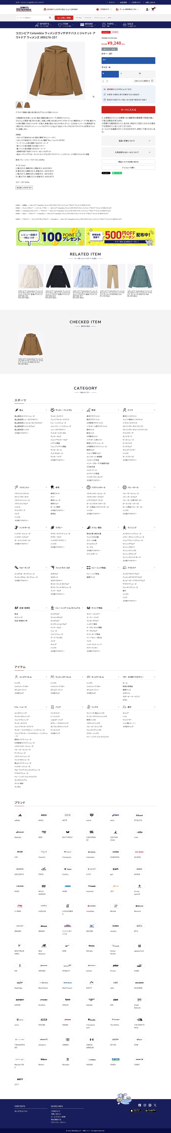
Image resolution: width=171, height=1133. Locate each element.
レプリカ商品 (55, 443)
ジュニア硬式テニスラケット (133, 419)
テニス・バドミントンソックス (97, 716)
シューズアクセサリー (58, 429)
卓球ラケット (55, 493)
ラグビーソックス (93, 733)
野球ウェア (91, 450)
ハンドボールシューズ (22, 533)
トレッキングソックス (94, 730)
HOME (18, 205)
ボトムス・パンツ (21, 690)
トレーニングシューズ (58, 423)
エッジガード (127, 436)
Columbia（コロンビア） (30, 211)
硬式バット (90, 429)
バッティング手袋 (93, 460)
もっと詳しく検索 (64, 17)
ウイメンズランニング (22, 716)
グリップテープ (128, 433)
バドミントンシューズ (99, 18)
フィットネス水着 (93, 537)
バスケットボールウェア (95, 497)
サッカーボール (56, 450)
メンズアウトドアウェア (131, 574)
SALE (24, 213)
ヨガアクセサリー (57, 580)
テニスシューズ (128, 440)
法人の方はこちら (21, 1111)
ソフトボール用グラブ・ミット (97, 426)
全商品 (24, 205)
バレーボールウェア (130, 497)
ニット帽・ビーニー (129, 723)
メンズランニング (21, 713)
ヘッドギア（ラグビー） (58, 540)
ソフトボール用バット (94, 440)
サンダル (18, 787)
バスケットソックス (93, 723)
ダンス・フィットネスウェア (60, 584)
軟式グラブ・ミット (93, 419)
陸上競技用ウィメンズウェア (25, 426)
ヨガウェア (54, 574)
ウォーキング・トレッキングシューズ (27, 770)
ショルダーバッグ (57, 720)
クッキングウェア (93, 620)
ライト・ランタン (92, 647)
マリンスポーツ (92, 554)
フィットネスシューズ (22, 760)
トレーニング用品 (93, 574)
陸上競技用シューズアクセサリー (27, 419)
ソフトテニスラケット (130, 423)
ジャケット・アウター (41, 208)
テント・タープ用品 (93, 634)
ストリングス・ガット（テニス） (133, 426)
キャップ (54, 644)
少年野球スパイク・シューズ (97, 446)
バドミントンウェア (21, 503)
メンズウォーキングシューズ (25, 574)
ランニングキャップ (129, 554)
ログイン (112, 2)
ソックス (126, 453)
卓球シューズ (55, 500)
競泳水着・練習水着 (94, 533)
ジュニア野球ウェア (94, 453)
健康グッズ (91, 577)
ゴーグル (90, 547)
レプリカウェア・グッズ (95, 500)
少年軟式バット (92, 436)
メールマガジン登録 (58, 1117)
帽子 (124, 590)
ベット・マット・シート (94, 644)
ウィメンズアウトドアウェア (40, 219)
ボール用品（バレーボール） (133, 507)
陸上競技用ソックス (22, 429)
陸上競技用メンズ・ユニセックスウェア (28, 423)
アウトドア (44, 211)
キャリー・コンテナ (93, 614)
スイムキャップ (92, 544)
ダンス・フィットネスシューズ (61, 587)
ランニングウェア (129, 544)
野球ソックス (91, 720)
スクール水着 (92, 540)
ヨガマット (54, 577)
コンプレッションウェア (59, 624)
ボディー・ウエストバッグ (59, 723)
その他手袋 (91, 467)
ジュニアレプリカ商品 (58, 446)
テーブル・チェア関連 (94, 627)
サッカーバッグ (56, 456)
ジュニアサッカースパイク (60, 419)
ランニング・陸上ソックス (95, 713)
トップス (17, 683)
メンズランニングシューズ (132, 533)
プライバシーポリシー (59, 1122)
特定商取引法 (56, 1119)
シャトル (17, 507)
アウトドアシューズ (129, 584)
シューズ (54, 631)
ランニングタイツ (129, 547)
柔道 (16, 614)
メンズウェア (55, 614)
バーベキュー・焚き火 (94, 637)
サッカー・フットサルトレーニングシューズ (30, 730)
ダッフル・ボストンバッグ (59, 726)
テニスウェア (127, 446)
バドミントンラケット (22, 493)
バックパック (55, 713)
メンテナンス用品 (93, 473)
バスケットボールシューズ (96, 493)
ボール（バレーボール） (131, 503)
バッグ (17, 513)
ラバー (53, 497)
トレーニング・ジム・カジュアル (26, 776)
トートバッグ (55, 716)
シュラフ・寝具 (92, 624)
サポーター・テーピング (131, 696)
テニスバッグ (127, 443)
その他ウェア (19, 693)
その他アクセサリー (22, 433)
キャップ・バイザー (129, 450)
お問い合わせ (150, 2)
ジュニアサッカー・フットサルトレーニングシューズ (31, 734)
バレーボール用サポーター (132, 500)
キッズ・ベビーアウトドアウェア (134, 580)
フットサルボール (57, 453)
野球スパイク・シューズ (95, 443)
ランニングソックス (129, 550)
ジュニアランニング (21, 720)
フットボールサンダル (58, 433)
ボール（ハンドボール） (23, 540)
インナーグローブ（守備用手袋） (98, 463)
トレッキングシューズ (130, 587)
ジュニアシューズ (57, 634)
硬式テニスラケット (130, 416)
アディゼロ (78, 18)
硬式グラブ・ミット (93, 416)
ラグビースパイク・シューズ (60, 533)
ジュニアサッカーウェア (59, 440)
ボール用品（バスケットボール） (98, 507)
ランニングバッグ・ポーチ (132, 557)
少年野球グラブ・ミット (95, 423)
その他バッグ (55, 733)
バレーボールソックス (94, 726)
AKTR (109, 18)
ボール (125, 683)
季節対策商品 (128, 686)
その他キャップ (128, 726)
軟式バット (90, 433)
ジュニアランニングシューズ (133, 540)
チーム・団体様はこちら (126, 9)
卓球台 (53, 513)
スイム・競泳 (19, 783)
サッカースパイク (57, 416)
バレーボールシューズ (131, 493)
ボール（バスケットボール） (96, 503)
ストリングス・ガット (22, 497)
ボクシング (19, 617)
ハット (125, 716)
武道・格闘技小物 (21, 620)
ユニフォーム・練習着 (94, 456)
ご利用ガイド (136, 2)
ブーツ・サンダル (57, 637)
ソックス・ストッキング (94, 477)
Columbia (41, 213)
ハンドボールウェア (21, 537)
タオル (125, 700)
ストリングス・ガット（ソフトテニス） (135, 429)
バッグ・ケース (92, 470)
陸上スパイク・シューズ (23, 763)
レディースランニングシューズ (133, 537)
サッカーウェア (56, 436)
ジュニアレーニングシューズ (61, 426)
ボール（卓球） (56, 507)
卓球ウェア (55, 503)
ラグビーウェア (56, 537)
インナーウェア (56, 590)
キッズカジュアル (21, 780)
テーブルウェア (92, 631)
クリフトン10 (87, 18)
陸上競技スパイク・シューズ (25, 416)
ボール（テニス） (128, 456)
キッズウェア (55, 620)
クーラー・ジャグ (93, 617)
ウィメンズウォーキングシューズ (26, 577)
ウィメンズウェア (27, 208)
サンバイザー (127, 720)
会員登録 (123, 2)
